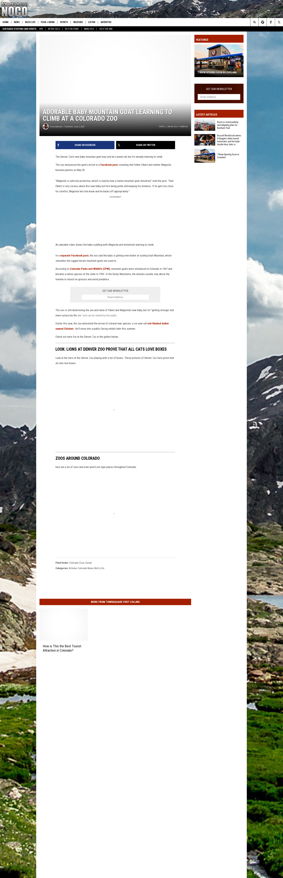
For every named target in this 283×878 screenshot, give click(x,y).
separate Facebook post (74, 255)
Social (88, 562)
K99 (41, 29)
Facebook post (109, 164)
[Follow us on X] (279, 22)
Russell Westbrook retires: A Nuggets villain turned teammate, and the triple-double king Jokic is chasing (229, 140)
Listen (91, 22)
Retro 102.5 (54, 29)
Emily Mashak (56, 126)
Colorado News (85, 568)
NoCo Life (30, 22)
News (17, 22)
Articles (73, 568)
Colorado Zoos (76, 562)
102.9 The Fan (105, 29)
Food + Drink (48, 22)
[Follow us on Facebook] (271, 22)
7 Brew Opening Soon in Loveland (217, 72)
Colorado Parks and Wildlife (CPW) (90, 268)
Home (6, 22)
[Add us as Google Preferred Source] (263, 22)
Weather (78, 22)
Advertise (106, 22)
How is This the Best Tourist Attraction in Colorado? (62, 648)
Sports (64, 22)
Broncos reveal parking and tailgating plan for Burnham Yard (227, 125)
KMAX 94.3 (89, 29)
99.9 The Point (72, 29)
